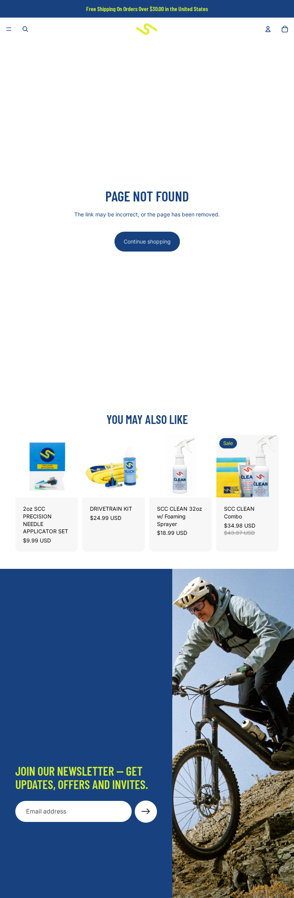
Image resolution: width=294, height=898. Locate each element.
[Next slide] (69, 466)
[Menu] (9, 29)
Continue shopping (147, 241)
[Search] (25, 29)
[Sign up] (146, 812)
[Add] (66, 486)
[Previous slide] (23, 466)
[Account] (268, 29)
